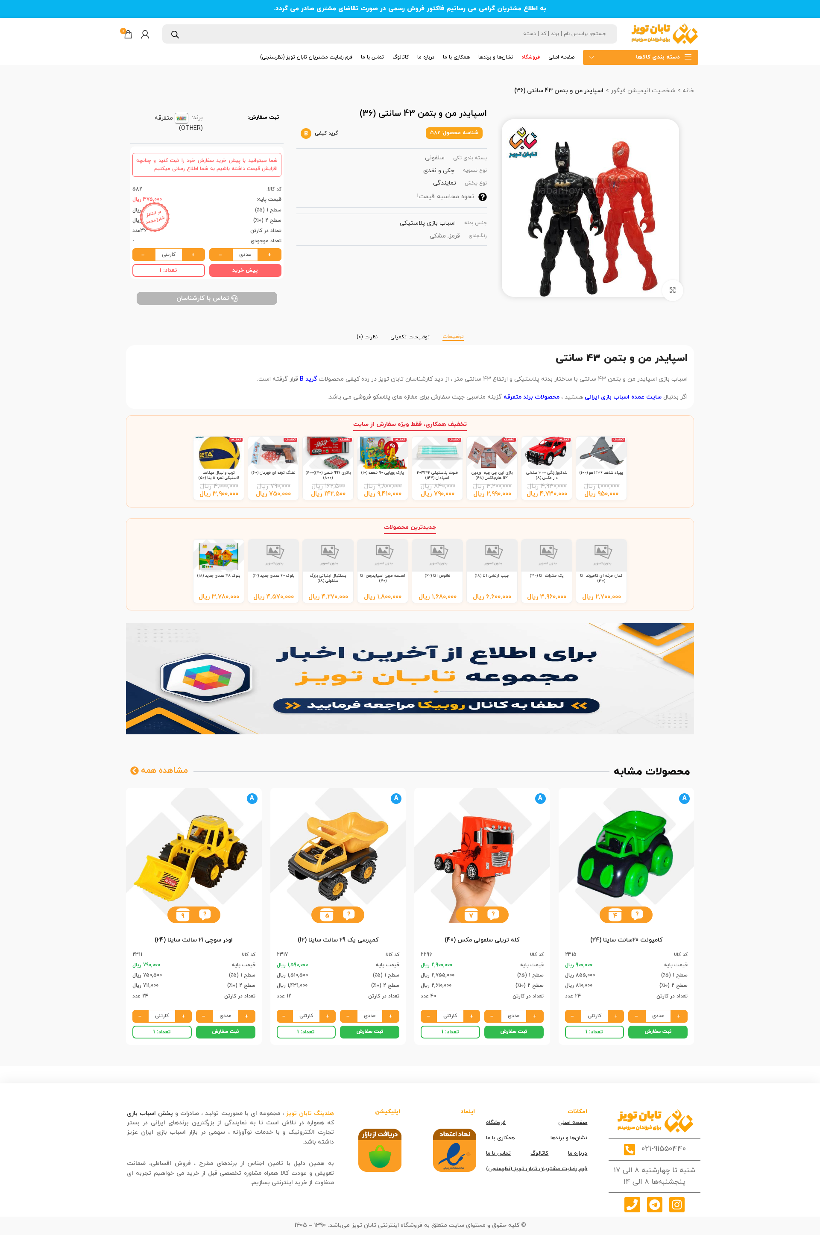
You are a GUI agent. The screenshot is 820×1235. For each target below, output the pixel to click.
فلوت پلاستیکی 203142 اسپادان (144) (437, 475)
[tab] (453, 332)
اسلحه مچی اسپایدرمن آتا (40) (382, 578)
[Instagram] (677, 1204)
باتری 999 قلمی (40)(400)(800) (328, 475)
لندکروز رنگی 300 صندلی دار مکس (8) (546, 475)
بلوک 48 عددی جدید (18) (218, 575)
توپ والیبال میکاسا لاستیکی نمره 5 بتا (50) (219, 475)
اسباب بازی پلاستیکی (428, 223)
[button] (637, 915)
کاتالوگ (539, 1153)
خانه (687, 91)
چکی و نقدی (438, 171)
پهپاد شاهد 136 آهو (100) (601, 472)
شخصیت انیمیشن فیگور (642, 91)
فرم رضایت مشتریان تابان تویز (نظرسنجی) (536, 1169)
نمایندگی (444, 183)
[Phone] (632, 1204)
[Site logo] (664, 33)
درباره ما (577, 1153)
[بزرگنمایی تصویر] (672, 290)
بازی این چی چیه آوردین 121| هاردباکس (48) (492, 475)
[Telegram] (654, 1204)
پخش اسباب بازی (150, 1113)
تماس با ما (498, 1153)
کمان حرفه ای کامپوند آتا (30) (601, 578)
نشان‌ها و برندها (569, 1138)
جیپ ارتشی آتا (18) (492, 575)
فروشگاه (496, 1122)
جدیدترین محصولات (410, 527)
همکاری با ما (500, 1138)
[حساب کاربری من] (145, 34)
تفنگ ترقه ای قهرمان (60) (274, 472)
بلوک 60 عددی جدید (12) (273, 575)
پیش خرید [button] (245, 270)
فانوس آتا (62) (437, 575)
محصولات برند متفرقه (531, 397)
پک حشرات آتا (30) (547, 575)
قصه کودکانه (284, 1142)
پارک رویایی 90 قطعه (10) (382, 472)
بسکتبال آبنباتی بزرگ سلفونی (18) (328, 578)
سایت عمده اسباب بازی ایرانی (622, 397)
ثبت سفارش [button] (658, 1031)
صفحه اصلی (572, 1122)
